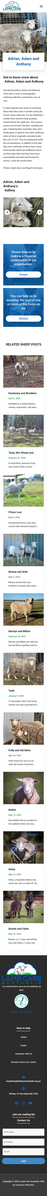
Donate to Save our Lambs (23, 1062)
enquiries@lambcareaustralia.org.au (23, 1081)
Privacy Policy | (17, 1012)
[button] (41, 6)
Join (23, 1161)
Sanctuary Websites (25, 1185)
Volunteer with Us (23, 1054)
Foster (23, 1045)
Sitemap (29, 1012)
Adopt (23, 1037)
